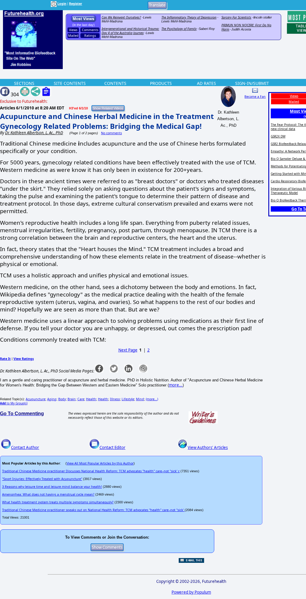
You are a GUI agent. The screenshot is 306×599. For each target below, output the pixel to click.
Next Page (127, 350)
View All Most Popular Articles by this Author (100, 463)
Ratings (90, 35)
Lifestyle (128, 399)
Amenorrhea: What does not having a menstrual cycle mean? (48, 494)
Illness (115, 399)
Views (73, 30)
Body (62, 399)
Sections (24, 83)
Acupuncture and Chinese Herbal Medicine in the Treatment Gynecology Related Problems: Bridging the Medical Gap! (107, 121)
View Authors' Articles (208, 447)
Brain (72, 399)
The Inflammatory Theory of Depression (188, 17)
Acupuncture (35, 399)
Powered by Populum (191, 592)
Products (161, 83)
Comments (90, 30)
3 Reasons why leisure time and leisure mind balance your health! (52, 487)
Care (80, 399)
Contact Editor (113, 447)
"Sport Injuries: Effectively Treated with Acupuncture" (42, 479)
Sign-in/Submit (252, 83)
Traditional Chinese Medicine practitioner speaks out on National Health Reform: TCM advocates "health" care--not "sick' (93, 510)
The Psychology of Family (179, 29)
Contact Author (25, 447)
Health (91, 399)
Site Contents (70, 83)
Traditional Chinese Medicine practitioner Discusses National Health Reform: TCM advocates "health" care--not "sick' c (91, 471)
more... (176, 385)
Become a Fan (255, 96)
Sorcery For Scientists (236, 17)
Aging (51, 399)
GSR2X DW (278, 136)
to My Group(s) (13, 403)
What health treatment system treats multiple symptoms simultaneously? (58, 502)
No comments (111, 133)
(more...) (152, 399)
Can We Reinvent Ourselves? (121, 17)
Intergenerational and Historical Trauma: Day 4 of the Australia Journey (130, 31)
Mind (140, 399)
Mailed (73, 35)
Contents (115, 83)
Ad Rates (206, 83)
